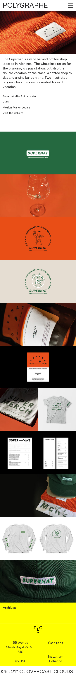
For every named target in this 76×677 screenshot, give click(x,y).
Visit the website (13, 113)
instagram (55, 656)
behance (55, 661)
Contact (55, 643)
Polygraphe (25, 5)
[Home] (38, 630)
